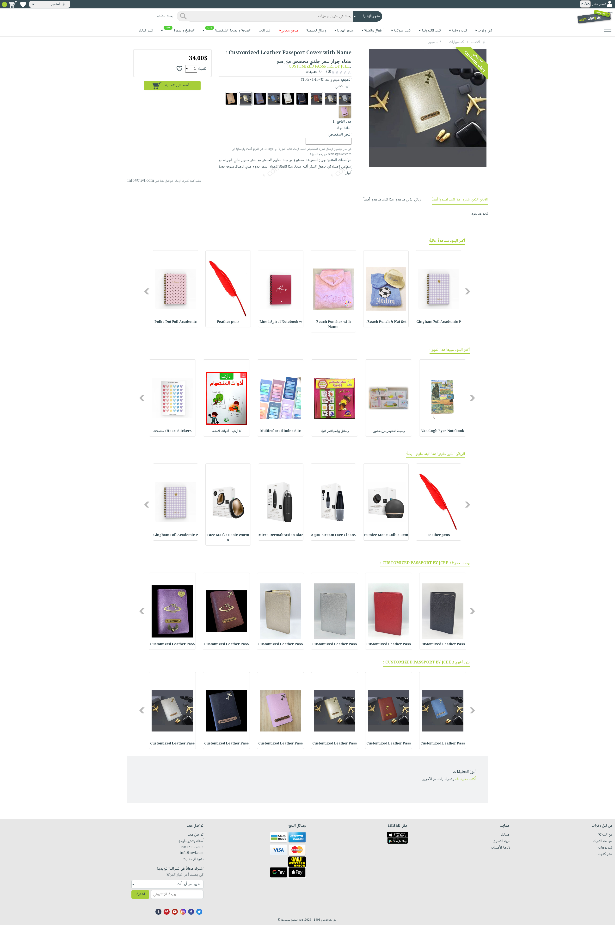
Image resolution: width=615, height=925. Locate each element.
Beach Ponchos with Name (333, 324)
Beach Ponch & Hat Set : (386, 322)
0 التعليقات (314, 72)
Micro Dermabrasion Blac (280, 535)
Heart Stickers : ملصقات (172, 431)
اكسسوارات (457, 42)
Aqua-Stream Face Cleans (333, 535)
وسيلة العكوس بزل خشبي (389, 431)
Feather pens (228, 322)
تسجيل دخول (599, 4)
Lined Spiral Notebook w (280, 322)
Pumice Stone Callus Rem (386, 535)
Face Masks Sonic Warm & (228, 537)
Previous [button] (468, 291)
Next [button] (147, 291)
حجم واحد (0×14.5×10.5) (320, 80)
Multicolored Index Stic (280, 431)
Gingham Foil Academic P (438, 322)
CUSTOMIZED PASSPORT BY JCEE (319, 66)
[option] (438, 288)
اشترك (140, 894)
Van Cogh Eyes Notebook (442, 431)
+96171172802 (191, 847)
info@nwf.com (140, 181)
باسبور (432, 42)
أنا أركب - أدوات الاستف (226, 431)
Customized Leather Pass (442, 644)
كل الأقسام (478, 42)
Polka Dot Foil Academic (175, 322)
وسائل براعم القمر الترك (334, 431)
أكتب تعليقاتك (465, 779)
